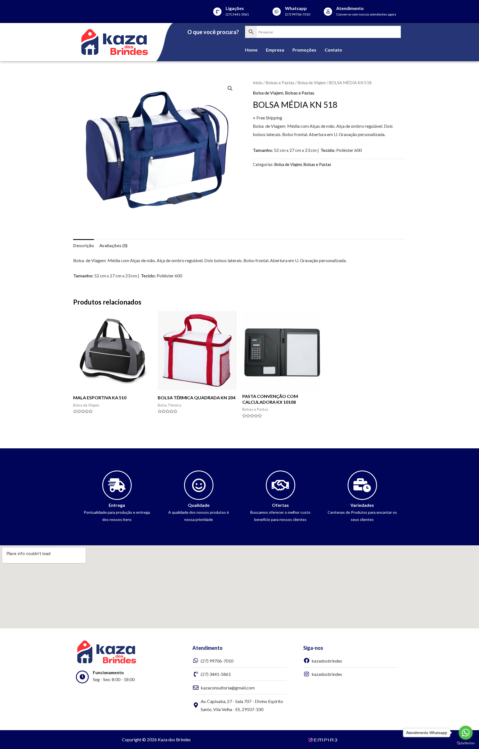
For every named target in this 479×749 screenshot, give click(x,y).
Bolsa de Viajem (311, 82)
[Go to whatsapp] (466, 733)
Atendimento (350, 8)
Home (251, 49)
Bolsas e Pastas (280, 82)
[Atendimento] (328, 11)
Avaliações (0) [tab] (113, 245)
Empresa (275, 49)
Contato (333, 49)
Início (258, 82)
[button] (230, 88)
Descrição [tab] (83, 245)
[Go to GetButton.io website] (466, 743)
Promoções (304, 49)
